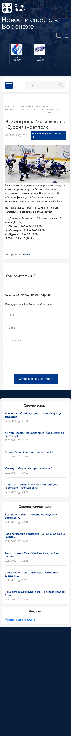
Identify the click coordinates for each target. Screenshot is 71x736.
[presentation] (60, 35)
